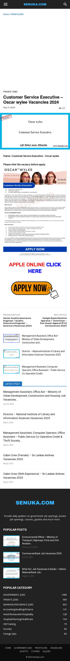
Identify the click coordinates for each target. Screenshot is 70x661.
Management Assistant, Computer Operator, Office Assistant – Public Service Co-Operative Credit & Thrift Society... (34, 436)
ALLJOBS (46, 651)
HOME (8, 648)
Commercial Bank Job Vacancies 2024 (42, 553)
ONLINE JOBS (56, 648)
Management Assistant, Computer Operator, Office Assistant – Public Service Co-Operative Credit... (43, 370)
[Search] (65, 4)
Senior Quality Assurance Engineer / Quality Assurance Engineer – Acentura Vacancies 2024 (17, 322)
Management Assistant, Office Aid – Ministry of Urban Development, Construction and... (40, 339)
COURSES (35, 651)
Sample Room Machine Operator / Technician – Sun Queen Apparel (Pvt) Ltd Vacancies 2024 (53, 322)
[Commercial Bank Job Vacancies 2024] (11, 557)
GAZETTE (24, 651)
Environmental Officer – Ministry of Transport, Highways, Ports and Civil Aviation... (40, 540)
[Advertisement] (35, 52)
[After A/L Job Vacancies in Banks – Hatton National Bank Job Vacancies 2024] (11, 573)
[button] (5, 4)
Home (6, 14)
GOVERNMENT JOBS (23, 648)
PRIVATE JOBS (17, 14)
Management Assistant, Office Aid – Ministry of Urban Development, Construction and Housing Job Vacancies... (34, 395)
